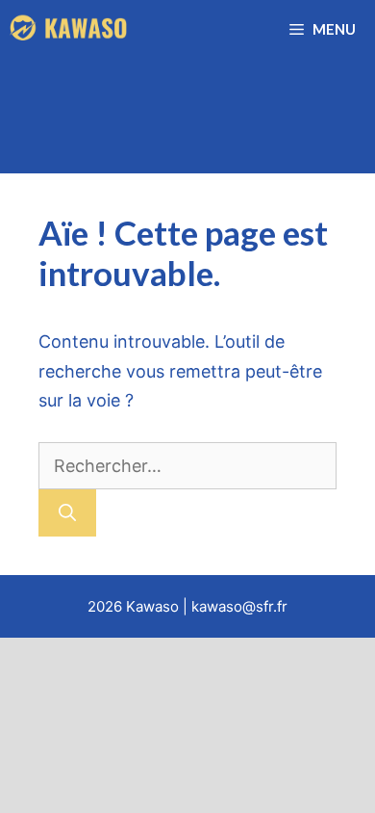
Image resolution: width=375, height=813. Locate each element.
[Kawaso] (70, 29)
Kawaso (152, 606)
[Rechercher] (67, 513)
